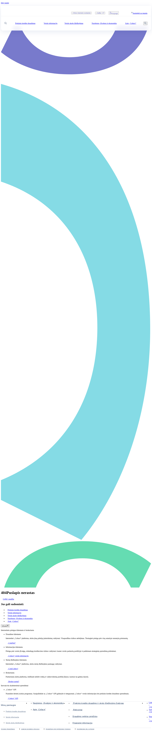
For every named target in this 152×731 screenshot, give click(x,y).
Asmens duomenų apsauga (30, 729)
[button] (6, 23)
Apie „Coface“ (39, 709)
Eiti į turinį (5, 3)
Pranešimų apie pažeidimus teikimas (58, 729)
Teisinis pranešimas (8, 729)
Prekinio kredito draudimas (16, 711)
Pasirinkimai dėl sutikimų (85, 729)
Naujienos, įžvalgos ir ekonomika (48, 703)
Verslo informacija (12, 717)
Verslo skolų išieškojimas (15, 723)
